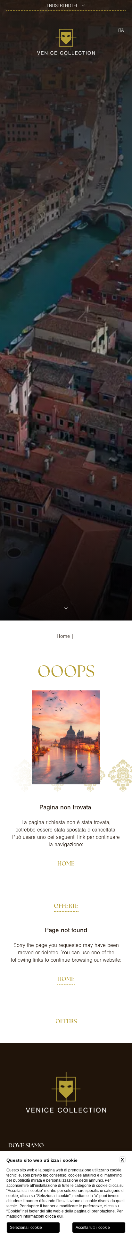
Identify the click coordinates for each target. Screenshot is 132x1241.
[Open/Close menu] (11, 30)
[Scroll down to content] (66, 601)
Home (63, 636)
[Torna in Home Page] (66, 40)
